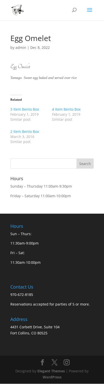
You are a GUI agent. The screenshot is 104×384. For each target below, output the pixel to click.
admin (20, 47)
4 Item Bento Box (66, 109)
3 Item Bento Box (24, 109)
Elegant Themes (51, 371)
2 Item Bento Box (24, 131)
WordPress (52, 377)
